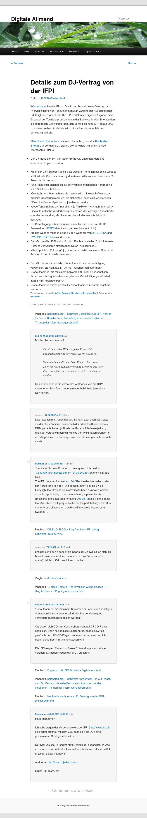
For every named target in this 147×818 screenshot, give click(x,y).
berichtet (41, 106)
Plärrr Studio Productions (45, 141)
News (27, 51)
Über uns (40, 51)
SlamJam (40, 714)
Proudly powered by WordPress (73, 805)
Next (132, 63)
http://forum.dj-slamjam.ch (63, 762)
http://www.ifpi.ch (100, 727)
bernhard (60, 98)
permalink (35, 296)
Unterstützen (56, 51)
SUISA (103, 232)
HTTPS (50, 228)
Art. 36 (70, 481)
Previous (17, 63)
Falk (37, 335)
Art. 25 (81, 498)
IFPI (94, 232)
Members (74, 51)
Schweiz (66, 293)
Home (15, 51)
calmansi (39, 463)
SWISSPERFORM (41, 237)
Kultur (57, 293)
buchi (38, 604)
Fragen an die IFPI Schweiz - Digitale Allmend (74, 670)
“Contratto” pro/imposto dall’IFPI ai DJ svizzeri (62, 472)
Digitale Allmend (32, 19)
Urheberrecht (78, 293)
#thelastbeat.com (57, 578)
